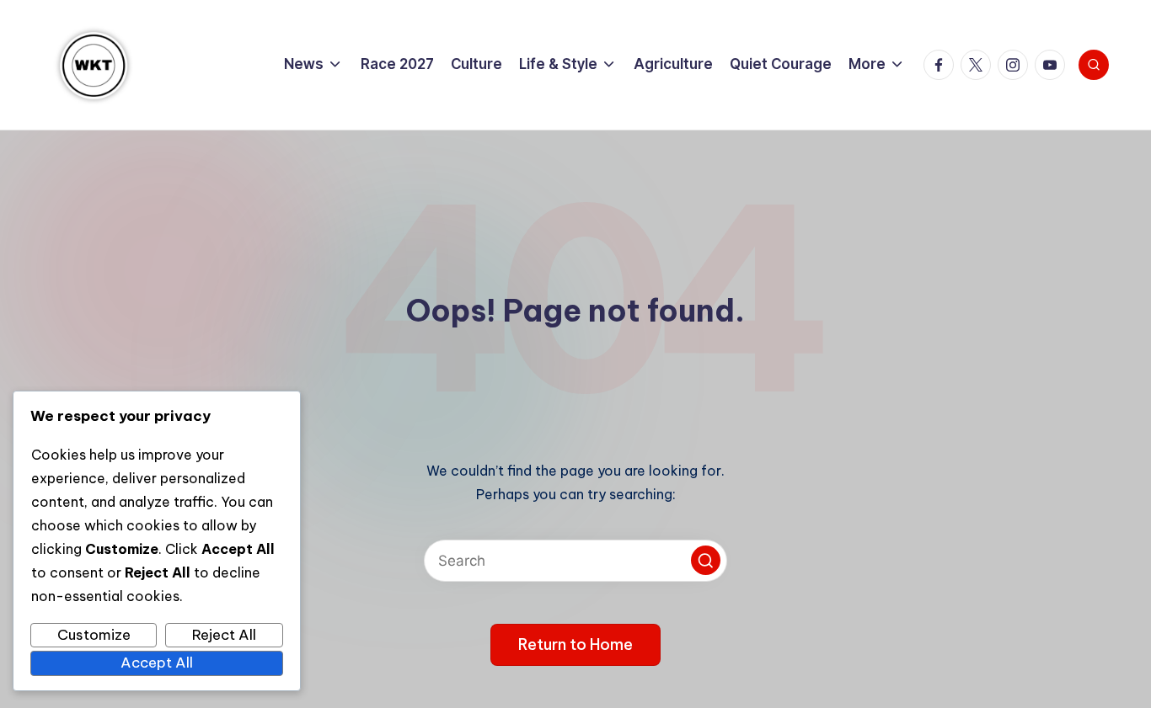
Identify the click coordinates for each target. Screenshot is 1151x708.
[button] (705, 560)
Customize (94, 634)
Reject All (224, 634)
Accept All (156, 662)
